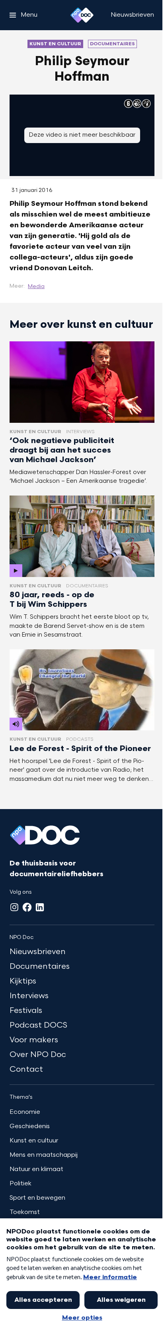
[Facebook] (27, 907)
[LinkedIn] (40, 907)
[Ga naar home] (82, 15)
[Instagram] (14, 907)
